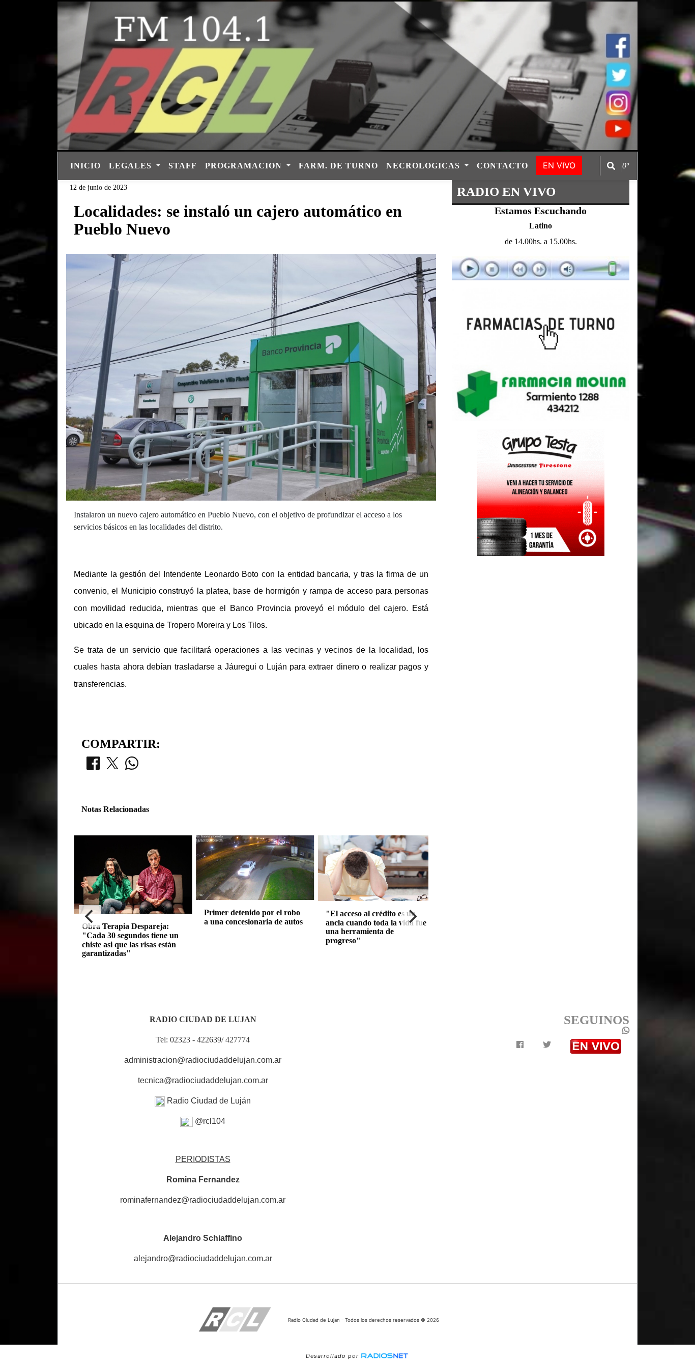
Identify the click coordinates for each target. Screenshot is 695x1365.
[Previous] (90, 916)
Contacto (502, 165)
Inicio (85, 165)
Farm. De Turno (338, 165)
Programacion (244, 165)
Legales (131, 165)
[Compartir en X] (112, 766)
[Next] (412, 916)
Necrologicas (424, 165)
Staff (182, 165)
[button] (611, 166)
